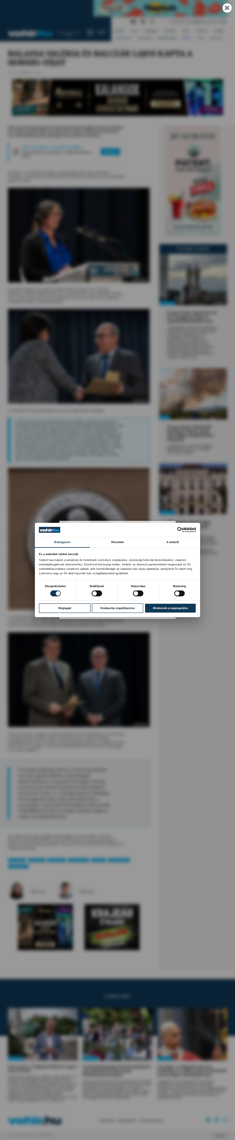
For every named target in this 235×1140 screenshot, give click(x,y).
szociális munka (78, 860)
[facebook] (143, 22)
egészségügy (57, 860)
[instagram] (152, 22)
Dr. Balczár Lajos (119, 860)
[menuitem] (119, 31)
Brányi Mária (36, 860)
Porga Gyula (16, 860)
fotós (82, 888)
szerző (33, 888)
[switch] (97, 593)
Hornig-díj (98, 860)
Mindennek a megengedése (170, 608)
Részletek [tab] (117, 542)
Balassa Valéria (18, 866)
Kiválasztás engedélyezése (117, 608)
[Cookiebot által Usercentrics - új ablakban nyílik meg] (180, 530)
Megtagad (64, 608)
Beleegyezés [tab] (62, 542)
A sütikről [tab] (172, 542)
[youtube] (133, 22)
